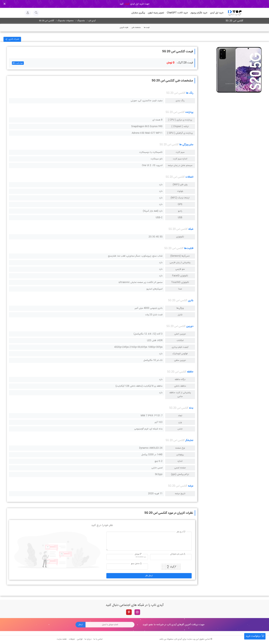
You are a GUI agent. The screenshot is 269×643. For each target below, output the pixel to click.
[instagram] (137, 612)
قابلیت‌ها (188, 248)
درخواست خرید (253, 636)
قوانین (79, 639)
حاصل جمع (135, 563)
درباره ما (87, 639)
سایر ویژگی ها (186, 145)
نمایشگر (189, 440)
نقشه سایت (62, 639)
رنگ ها (189, 93)
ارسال (80, 624)
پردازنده (189, 112)
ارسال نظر (149, 575)
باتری (190, 300)
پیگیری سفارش (138, 13)
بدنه (191, 408)
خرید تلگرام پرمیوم (199, 13)
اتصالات (189, 177)
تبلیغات (72, 639)
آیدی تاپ (178, 639)
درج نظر (180, 532)
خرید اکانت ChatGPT (177, 13)
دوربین (189, 326)
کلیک (127, 4)
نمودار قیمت (19, 63)
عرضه (190, 486)
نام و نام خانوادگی (177, 554)
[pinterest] (129, 612)
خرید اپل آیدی (216, 13)
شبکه (190, 229)
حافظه (190, 372)
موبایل (137, 554)
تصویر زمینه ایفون (156, 13)
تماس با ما (97, 639)
